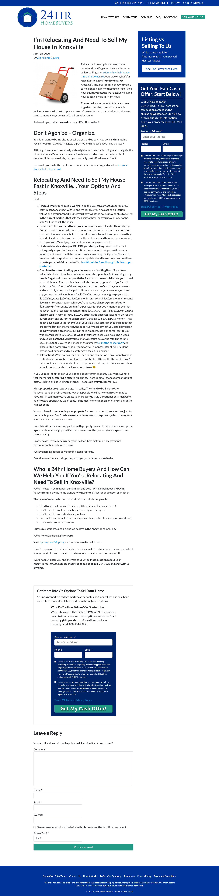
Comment (40, 749)
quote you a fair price (52, 542)
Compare (146, 17)
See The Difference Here (161, 68)
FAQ (158, 17)
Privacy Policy (84, 700)
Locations (170, 17)
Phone (58, 649)
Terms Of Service (64, 700)
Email (89, 649)
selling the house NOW (110, 342)
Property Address (65, 637)
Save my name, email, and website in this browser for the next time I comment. (82, 827)
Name (38, 790)
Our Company (193, 2)
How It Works (110, 17)
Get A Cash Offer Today (163, 2)
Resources (129, 876)
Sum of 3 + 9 (41, 833)
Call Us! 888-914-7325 (129, 2)
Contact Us (129, 17)
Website (38, 814)
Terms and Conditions (165, 876)
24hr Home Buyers (48, 57)
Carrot (129, 891)
